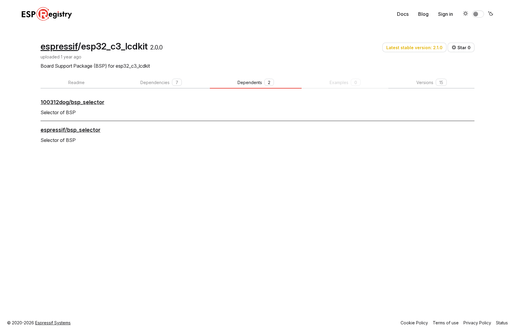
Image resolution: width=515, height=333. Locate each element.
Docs (403, 14)
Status (502, 322)
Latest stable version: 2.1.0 (414, 47)
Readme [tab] (76, 82)
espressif (59, 46)
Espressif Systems (53, 322)
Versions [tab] (429, 82)
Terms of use (446, 322)
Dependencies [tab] (159, 82)
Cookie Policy (414, 322)
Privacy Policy (477, 322)
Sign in (445, 14)
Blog (423, 14)
